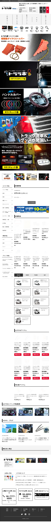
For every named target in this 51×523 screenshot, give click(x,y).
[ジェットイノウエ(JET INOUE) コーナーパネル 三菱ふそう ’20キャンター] (45, 361)
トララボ (27, 518)
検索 (47, 30)
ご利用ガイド (7, 19)
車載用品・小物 (6, 219)
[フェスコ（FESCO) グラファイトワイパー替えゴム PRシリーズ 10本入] (17, 337)
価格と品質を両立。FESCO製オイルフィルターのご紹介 (25, 439)
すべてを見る (32, 202)
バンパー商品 (5, 189)
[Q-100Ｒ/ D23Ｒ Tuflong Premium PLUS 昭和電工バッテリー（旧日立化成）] (17, 251)
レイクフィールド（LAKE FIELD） (6, 272)
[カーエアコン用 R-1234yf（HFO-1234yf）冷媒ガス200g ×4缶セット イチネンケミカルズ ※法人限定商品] (17, 226)
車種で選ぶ (10, 30)
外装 (27, 31)
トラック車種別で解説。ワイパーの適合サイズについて (42, 439)
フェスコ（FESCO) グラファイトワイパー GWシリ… (17, 368)
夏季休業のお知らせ (21, 193)
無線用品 (4, 230)
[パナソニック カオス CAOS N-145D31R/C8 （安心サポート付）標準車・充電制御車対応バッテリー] (27, 251)
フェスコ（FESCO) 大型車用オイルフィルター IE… (26, 368)
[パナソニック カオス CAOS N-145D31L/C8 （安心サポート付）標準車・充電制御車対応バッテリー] (36, 251)
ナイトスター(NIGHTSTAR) (5, 264)
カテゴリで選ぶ (4, 31)
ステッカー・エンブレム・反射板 (7, 212)
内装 (22, 31)
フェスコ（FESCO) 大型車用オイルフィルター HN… (36, 344)
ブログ (36, 19)
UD (3, 250)
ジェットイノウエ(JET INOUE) (7, 260)
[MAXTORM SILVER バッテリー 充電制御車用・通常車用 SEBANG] (45, 223)
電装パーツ (32, 31)
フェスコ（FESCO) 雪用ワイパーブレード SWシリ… (26, 344)
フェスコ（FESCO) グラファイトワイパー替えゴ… (17, 344)
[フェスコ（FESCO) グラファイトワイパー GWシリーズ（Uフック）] (17, 361)
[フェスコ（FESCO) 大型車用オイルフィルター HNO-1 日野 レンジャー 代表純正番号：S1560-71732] (36, 337)
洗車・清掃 (37, 31)
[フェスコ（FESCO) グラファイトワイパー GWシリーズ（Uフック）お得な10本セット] (36, 361)
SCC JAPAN (5, 276)
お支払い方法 (17, 19)
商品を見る (18, 354)
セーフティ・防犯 (6, 216)
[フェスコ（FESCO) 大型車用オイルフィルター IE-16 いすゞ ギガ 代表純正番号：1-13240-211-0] (27, 361)
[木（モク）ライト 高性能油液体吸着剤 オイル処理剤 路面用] (27, 224)
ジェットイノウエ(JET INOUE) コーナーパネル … (45, 368)
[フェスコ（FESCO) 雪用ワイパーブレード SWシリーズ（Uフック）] (27, 337)
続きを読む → (17, 197)
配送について (26, 19)
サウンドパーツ (6, 204)
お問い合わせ (45, 19)
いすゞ (4, 239)
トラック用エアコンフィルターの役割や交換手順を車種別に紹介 (9, 439)
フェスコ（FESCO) (7, 268)
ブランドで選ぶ (16, 31)
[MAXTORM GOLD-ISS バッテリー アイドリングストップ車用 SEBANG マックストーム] (36, 223)
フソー (4, 246)
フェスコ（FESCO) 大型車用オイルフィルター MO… (45, 344)
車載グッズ (42, 31)
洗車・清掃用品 (6, 207)
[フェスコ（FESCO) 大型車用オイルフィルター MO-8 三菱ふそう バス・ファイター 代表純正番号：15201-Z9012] (45, 337)
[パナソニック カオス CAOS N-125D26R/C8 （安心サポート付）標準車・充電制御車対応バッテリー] (45, 251)
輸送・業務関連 (6, 226)
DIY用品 (4, 223)
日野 (3, 243)
